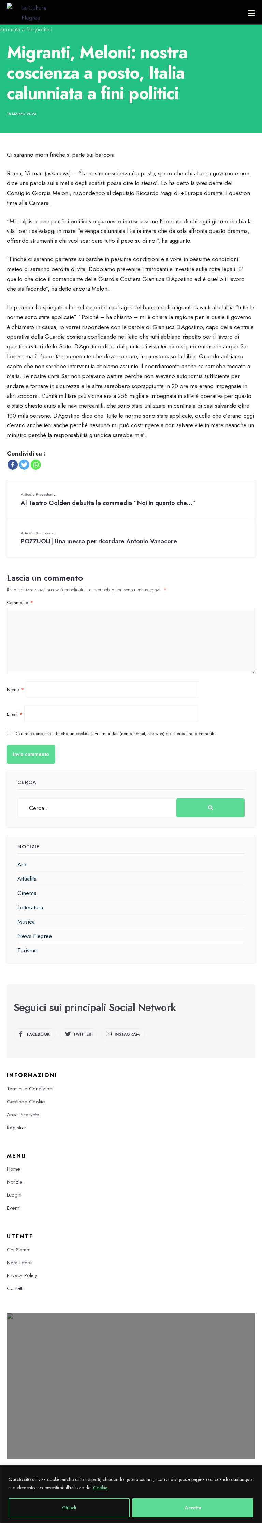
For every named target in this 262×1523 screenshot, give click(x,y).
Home (13, 1169)
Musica (26, 921)
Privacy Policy (22, 1275)
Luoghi (14, 1195)
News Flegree (34, 936)
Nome (15, 689)
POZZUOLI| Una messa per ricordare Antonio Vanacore (99, 538)
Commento (20, 602)
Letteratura (30, 907)
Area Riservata (23, 1114)
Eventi (13, 1208)
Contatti (15, 1288)
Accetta (193, 1507)
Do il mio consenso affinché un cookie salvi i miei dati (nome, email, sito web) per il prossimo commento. (115, 733)
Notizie (15, 1182)
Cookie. (100, 1487)
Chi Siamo (18, 1249)
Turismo (27, 950)
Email (15, 714)
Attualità (27, 879)
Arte (22, 864)
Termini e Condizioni (30, 1088)
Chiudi (69, 1507)
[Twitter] (24, 465)
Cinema (27, 893)
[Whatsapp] (36, 465)
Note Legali (19, 1262)
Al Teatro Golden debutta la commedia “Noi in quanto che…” (108, 499)
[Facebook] (13, 465)
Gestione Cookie (26, 1101)
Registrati (17, 1127)
